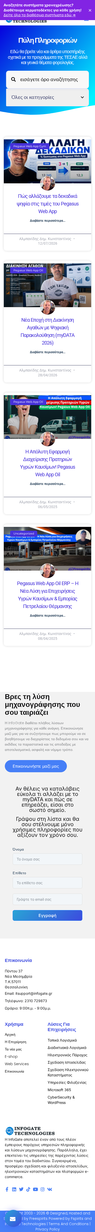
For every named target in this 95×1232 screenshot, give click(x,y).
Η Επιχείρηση (15, 1041)
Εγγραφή (47, 915)
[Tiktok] (28, 1189)
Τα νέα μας (13, 1049)
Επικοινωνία (14, 1071)
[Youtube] (35, 1189)
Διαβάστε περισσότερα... (47, 220)
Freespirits (38, 1218)
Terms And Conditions (69, 1223)
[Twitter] (21, 1189)
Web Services (17, 1063)
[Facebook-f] (7, 1189)
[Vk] (49, 1189)
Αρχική (10, 1034)
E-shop (11, 1056)
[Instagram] (42, 1189)
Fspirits (77, 1218)
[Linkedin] (14, 1189)
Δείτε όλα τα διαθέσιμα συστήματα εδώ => (40, 15)
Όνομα (18, 849)
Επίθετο (19, 873)
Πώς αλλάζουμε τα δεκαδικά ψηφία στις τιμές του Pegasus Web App (48, 203)
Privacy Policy (47, 1229)
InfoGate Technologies (25, 1223)
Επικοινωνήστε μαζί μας (36, 766)
